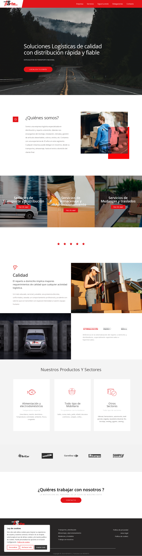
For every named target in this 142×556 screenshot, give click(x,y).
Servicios (90, 4)
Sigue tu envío (103, 4)
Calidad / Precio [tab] (107, 329)
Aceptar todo (40, 547)
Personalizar (13, 547)
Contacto (130, 4)
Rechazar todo (27, 547)
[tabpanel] (106, 338)
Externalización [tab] (90, 329)
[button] (38, 69)
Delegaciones (117, 4)
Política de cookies (23, 542)
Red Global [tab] (124, 329)
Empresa (79, 4)
